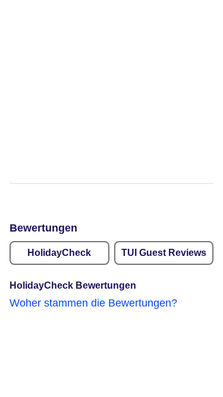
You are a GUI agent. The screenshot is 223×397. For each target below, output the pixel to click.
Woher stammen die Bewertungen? (93, 303)
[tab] (59, 253)
